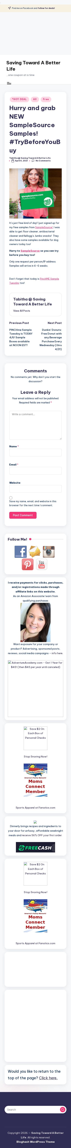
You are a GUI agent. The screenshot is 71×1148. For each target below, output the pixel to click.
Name (14, 446)
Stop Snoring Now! (35, 756)
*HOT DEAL (19, 99)
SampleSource (30, 250)
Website (14, 482)
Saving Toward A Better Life (33, 66)
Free (46, 99)
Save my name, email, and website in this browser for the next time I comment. (32, 503)
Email (13, 464)
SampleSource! (44, 227)
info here (57, 653)
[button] (21, 310)
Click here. (48, 1078)
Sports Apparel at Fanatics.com (35, 807)
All (35, 99)
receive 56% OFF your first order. (42, 835)
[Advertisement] (35, 33)
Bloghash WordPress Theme (35, 1141)
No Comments (43, 161)
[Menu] (9, 83)
